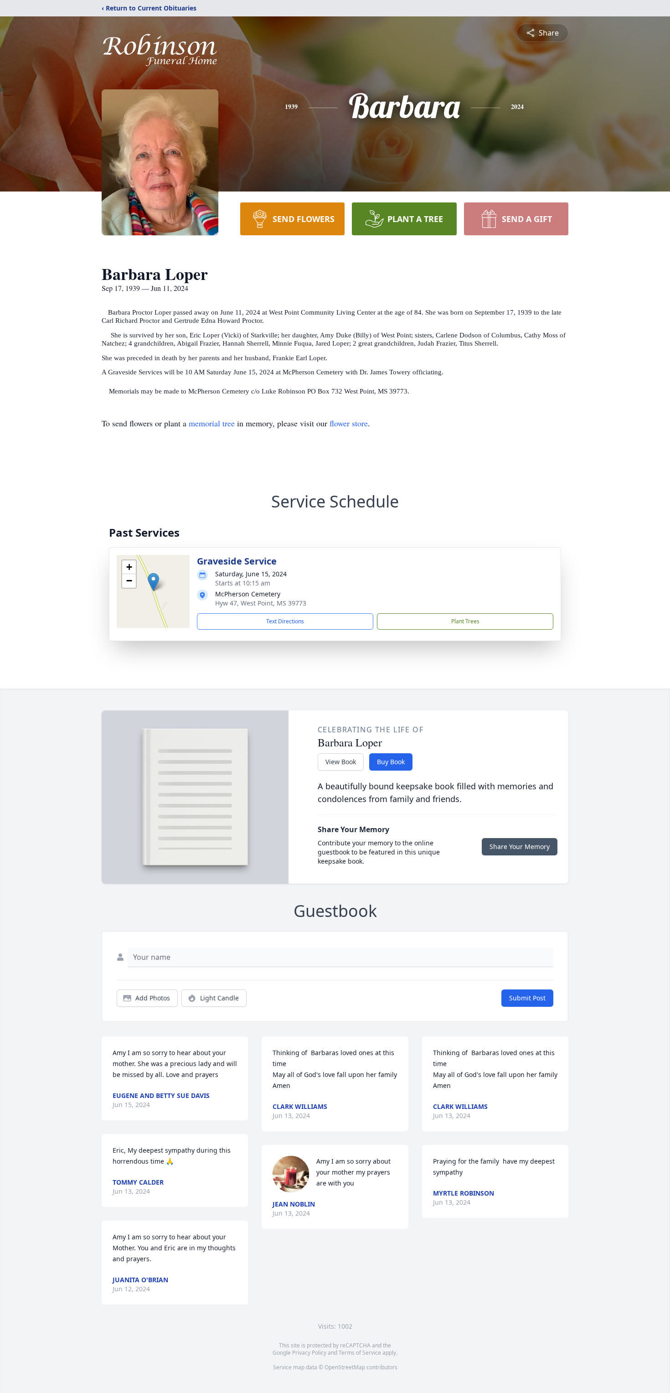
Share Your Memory (520, 846)
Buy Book (391, 761)
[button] (153, 582)
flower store (349, 423)
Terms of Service (360, 1353)
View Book (340, 761)
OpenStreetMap (345, 1367)
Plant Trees (465, 621)
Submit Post (527, 998)
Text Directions (285, 621)
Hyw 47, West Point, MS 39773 (260, 603)
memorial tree (212, 423)
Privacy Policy (309, 1353)
